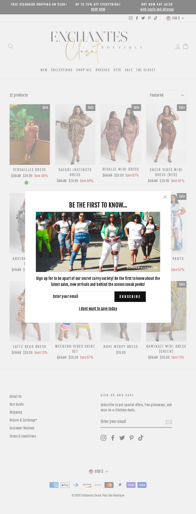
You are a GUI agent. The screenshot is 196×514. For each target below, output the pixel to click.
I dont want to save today (98, 308)
